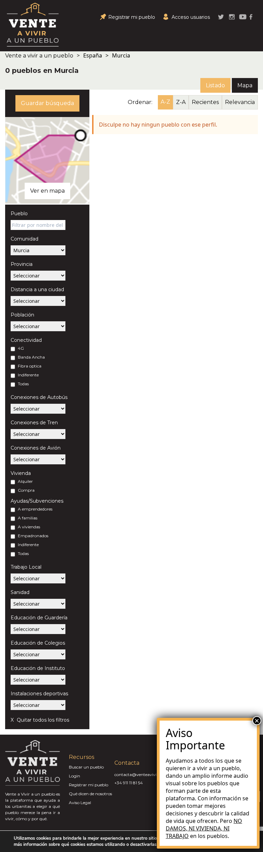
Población (22, 315)
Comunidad (24, 239)
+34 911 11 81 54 (128, 782)
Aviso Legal (80, 802)
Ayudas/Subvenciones (37, 501)
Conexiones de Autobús (39, 397)
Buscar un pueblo (86, 767)
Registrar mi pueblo (88, 784)
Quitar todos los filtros (42, 720)
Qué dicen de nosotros (90, 793)
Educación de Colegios (38, 643)
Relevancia (240, 102)
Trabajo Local (26, 567)
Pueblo (19, 213)
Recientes (205, 102)
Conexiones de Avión (36, 448)
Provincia (22, 264)
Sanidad (20, 592)
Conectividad (26, 340)
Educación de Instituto (38, 668)
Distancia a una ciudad (37, 289)
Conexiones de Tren (34, 422)
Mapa (244, 85)
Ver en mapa (47, 191)
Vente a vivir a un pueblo (39, 55)
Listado (215, 85)
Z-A (181, 102)
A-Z (165, 102)
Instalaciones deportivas (39, 693)
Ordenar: (140, 102)
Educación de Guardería (39, 618)
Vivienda (21, 473)
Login (74, 775)
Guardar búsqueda (47, 103)
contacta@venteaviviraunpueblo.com (152, 774)
